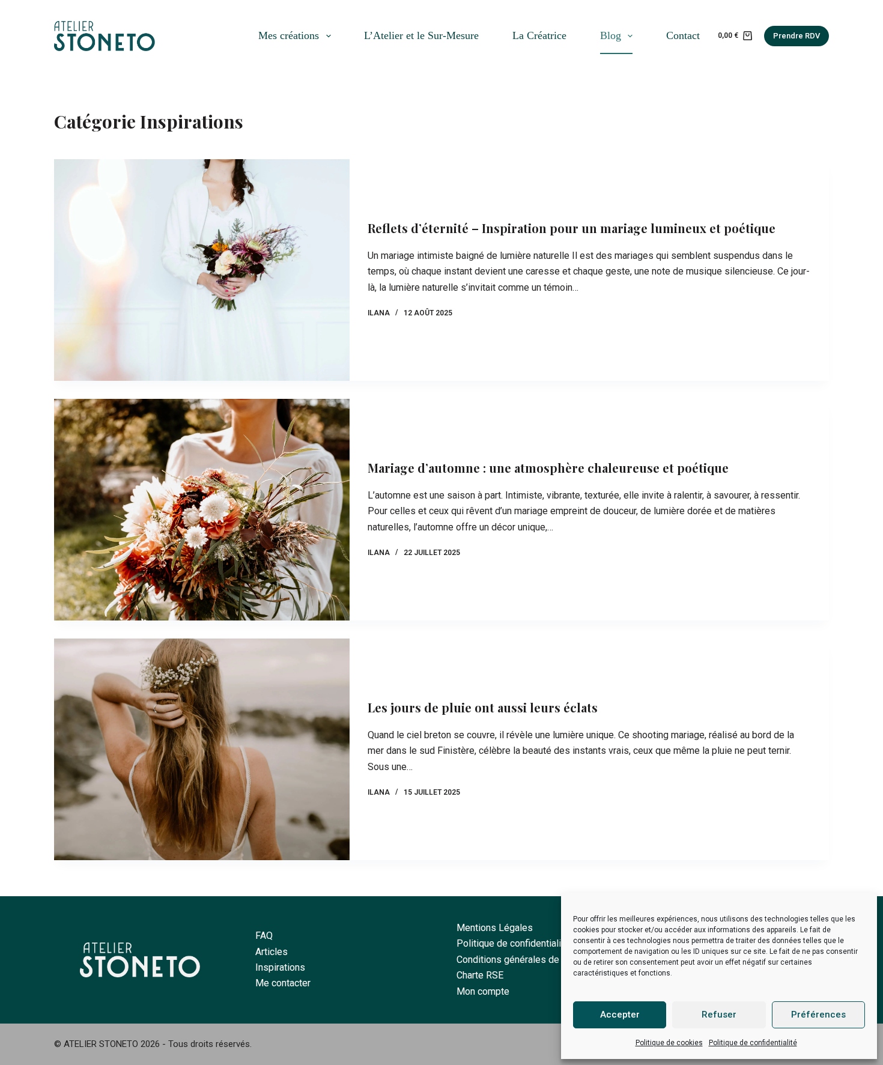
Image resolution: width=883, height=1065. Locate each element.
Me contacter (283, 983)
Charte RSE (480, 975)
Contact (683, 35)
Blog (610, 35)
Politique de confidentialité (753, 1043)
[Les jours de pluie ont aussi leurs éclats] (202, 749)
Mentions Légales (495, 927)
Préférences (818, 1014)
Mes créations (288, 35)
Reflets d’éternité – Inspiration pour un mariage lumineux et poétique (571, 228)
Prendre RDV (796, 35)
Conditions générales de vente (521, 959)
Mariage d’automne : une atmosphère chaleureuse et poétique (548, 468)
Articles (271, 951)
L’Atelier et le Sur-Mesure (421, 35)
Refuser (719, 1014)
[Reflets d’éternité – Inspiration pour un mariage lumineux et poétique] (202, 270)
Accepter (620, 1014)
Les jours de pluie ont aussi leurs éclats (483, 707)
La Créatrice (539, 35)
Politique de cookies (669, 1043)
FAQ (264, 935)
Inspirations (280, 967)
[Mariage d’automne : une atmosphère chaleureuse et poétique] (202, 509)
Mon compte (483, 991)
